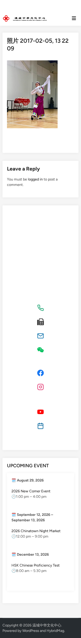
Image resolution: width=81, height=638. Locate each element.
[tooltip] (40, 307)
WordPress (30, 631)
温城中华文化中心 (46, 625)
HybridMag (55, 631)
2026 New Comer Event (30, 491)
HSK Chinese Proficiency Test (35, 565)
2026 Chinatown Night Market (36, 531)
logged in (35, 179)
